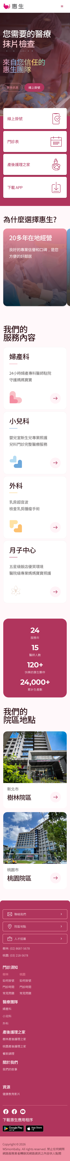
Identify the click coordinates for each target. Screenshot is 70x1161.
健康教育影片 (11, 1094)
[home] (13, 6)
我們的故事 (10, 1069)
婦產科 (7, 1009)
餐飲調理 (8, 1053)
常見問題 (8, 993)
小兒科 (7, 1016)
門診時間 (8, 987)
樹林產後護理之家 (14, 1039)
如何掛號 (8, 980)
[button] (62, 6)
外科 (5, 1023)
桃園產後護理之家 (14, 1046)
